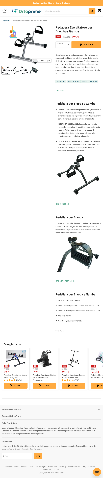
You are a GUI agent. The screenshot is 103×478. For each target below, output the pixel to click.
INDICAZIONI (74, 81)
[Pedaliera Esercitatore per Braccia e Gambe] (6, 70)
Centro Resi (47, 469)
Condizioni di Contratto (56, 467)
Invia (38, 456)
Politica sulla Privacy (11, 467)
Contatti (57, 469)
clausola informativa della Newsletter (28, 449)
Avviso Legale (41, 467)
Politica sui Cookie (27, 467)
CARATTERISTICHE (89, 81)
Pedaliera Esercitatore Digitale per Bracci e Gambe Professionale (44, 377)
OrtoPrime (6, 21)
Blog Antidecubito (89, 467)
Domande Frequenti (74, 467)
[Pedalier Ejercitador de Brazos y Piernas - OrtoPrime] (15, 70)
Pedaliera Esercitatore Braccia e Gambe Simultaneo (73, 376)
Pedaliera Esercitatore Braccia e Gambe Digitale (15, 376)
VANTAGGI (61, 81)
